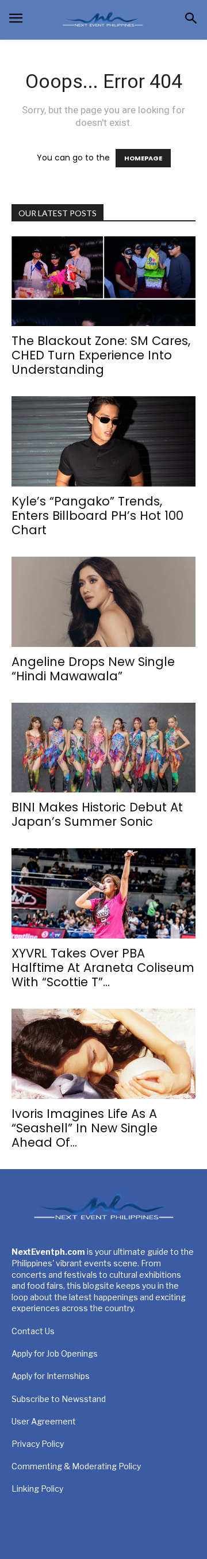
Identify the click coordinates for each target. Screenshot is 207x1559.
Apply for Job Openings (55, 1353)
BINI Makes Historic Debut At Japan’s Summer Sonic (97, 814)
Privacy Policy (38, 1444)
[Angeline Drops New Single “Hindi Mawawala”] (103, 602)
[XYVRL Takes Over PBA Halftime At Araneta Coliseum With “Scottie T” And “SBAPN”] (103, 893)
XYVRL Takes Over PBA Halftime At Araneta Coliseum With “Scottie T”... (103, 967)
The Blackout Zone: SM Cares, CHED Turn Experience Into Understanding (101, 355)
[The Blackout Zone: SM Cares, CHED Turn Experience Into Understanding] (103, 281)
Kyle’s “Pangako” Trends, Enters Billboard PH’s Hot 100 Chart (97, 515)
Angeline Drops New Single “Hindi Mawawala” (93, 668)
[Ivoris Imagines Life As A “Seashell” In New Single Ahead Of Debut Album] (103, 1054)
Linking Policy (37, 1488)
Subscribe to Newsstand (59, 1399)
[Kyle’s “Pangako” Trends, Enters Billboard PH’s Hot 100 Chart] (103, 441)
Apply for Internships (51, 1376)
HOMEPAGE (143, 158)
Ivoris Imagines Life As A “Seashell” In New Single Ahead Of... (85, 1128)
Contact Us (33, 1331)
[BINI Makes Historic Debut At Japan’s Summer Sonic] (103, 748)
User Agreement (44, 1421)
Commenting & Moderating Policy (76, 1466)
